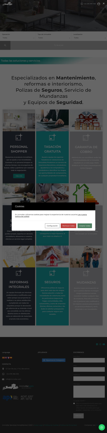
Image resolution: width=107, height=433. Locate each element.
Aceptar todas (84, 226)
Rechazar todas (68, 226)
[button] (102, 427)
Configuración (52, 226)
